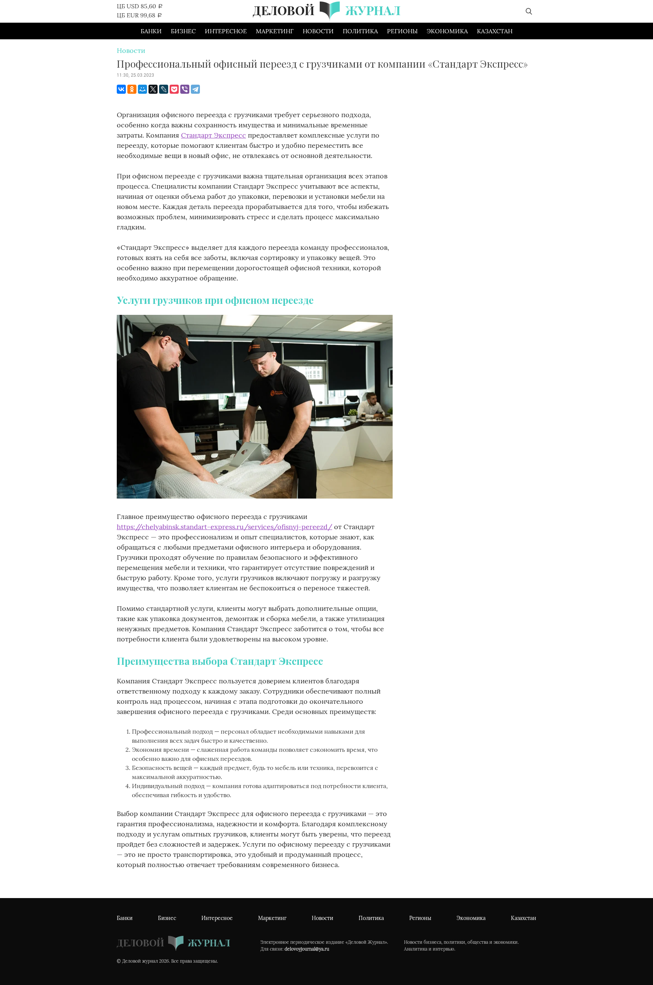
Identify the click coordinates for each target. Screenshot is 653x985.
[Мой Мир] (142, 89)
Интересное (226, 31)
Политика (360, 31)
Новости (318, 31)
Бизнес (183, 31)
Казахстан (494, 31)
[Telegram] (195, 89)
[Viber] (184, 89)
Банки (151, 31)
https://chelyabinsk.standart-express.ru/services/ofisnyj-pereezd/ (224, 526)
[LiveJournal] (163, 89)
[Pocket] (174, 89)
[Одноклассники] (131, 89)
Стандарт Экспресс (213, 135)
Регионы (402, 31)
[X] (153, 89)
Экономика (447, 31)
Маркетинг (275, 31)
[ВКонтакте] (121, 89)
